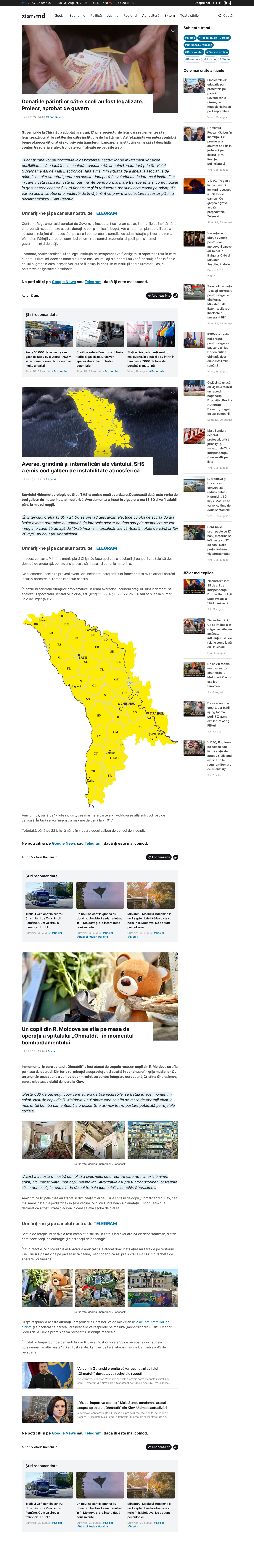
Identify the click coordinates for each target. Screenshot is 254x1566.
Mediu (225, 59)
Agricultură (150, 15)
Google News (64, 282)
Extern (170, 15)
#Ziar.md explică (199, 573)
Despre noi (202, 3)
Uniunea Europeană (198, 45)
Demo (35, 295)
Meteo (190, 38)
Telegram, (94, 282)
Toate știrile (189, 15)
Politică (96, 15)
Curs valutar (194, 52)
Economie (77, 15)
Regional (130, 15)
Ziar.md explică (217, 52)
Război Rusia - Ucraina (214, 38)
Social (59, 15)
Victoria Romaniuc (44, 857)
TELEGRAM (105, 213)
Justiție (112, 15)
